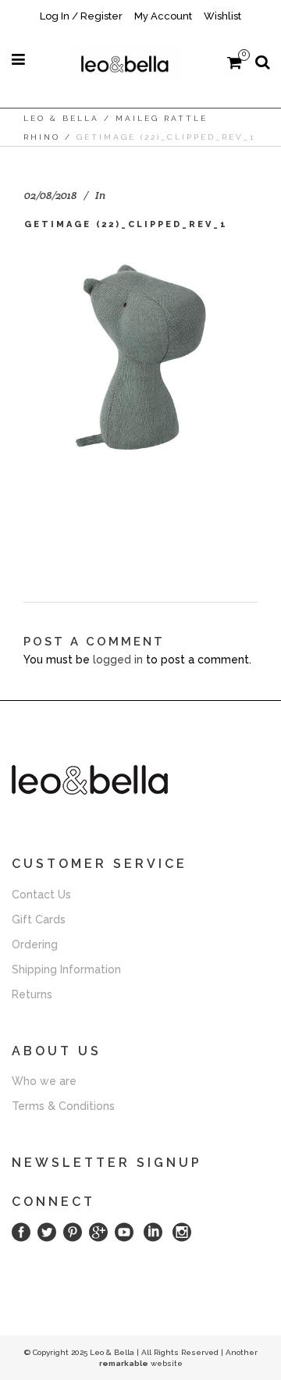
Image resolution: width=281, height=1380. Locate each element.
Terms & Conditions (63, 1106)
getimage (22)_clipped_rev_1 (126, 224)
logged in (118, 659)
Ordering (35, 944)
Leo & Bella (61, 118)
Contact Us (41, 894)
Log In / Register (81, 16)
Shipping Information (66, 969)
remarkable (123, 1363)
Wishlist (222, 16)
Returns (32, 994)
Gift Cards (39, 919)
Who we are (44, 1081)
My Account (163, 16)
